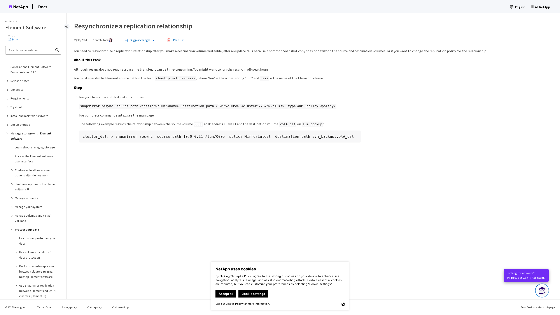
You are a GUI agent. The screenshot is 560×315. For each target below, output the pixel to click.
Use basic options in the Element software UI (36, 186)
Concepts (16, 90)
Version (12, 36)
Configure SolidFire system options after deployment (33, 172)
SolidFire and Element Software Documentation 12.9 (30, 69)
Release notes (20, 81)
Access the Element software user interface (34, 158)
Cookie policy (94, 307)
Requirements (19, 98)
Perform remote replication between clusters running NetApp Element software (37, 271)
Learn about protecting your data (37, 240)
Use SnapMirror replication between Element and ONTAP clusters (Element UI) (38, 291)
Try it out (16, 107)
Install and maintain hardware (29, 116)
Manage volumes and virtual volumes (33, 218)
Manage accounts (26, 198)
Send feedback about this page (538, 307)
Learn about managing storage (35, 147)
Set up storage (20, 125)
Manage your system (28, 207)
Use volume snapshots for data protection (36, 254)
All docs (9, 21)
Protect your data (27, 229)
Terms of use (44, 307)
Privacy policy (69, 307)
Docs (42, 6)
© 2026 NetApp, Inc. (16, 307)
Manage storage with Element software (30, 136)
